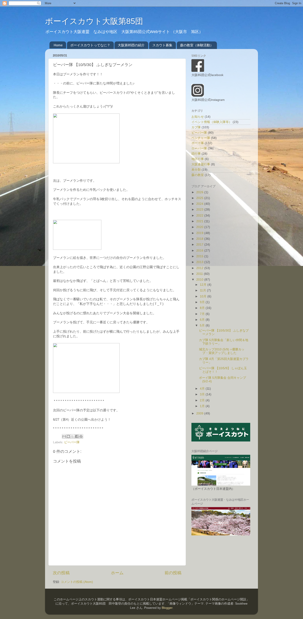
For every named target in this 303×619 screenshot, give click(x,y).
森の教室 (197, 175)
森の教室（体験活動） (196, 45)
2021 (200, 221)
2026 (200, 192)
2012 (200, 268)
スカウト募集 (162, 45)
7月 (203, 314)
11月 (203, 290)
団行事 (196, 153)
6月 (203, 319)
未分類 (196, 169)
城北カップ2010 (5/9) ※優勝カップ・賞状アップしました (221, 351)
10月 (203, 296)
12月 (203, 284)
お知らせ (197, 116)
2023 (200, 209)
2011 (200, 273)
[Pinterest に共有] (81, 436)
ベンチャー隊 (200, 138)
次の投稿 (61, 572)
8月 (203, 308)
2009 (200, 413)
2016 (200, 250)
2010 (200, 279)
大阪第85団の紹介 (131, 45)
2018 (200, 238)
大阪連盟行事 (200, 164)
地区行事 (197, 159)
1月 (203, 406)
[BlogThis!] (68, 436)
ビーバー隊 (72, 442)
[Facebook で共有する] (77, 436)
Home (58, 45)
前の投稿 (173, 572)
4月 (203, 388)
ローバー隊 (199, 148)
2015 (200, 256)
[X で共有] (72, 436)
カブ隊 (196, 127)
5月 (203, 325)
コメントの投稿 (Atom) (77, 582)
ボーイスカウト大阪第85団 (94, 21)
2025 (200, 198)
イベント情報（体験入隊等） (211, 122)
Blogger (167, 607)
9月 (203, 302)
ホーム (117, 572)
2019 (200, 233)
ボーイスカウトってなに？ (90, 45)
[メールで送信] (64, 436)
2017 (200, 244)
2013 (200, 262)
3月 (203, 394)
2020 (200, 227)
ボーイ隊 (197, 143)
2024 (200, 203)
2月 (203, 400)
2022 (200, 215)
